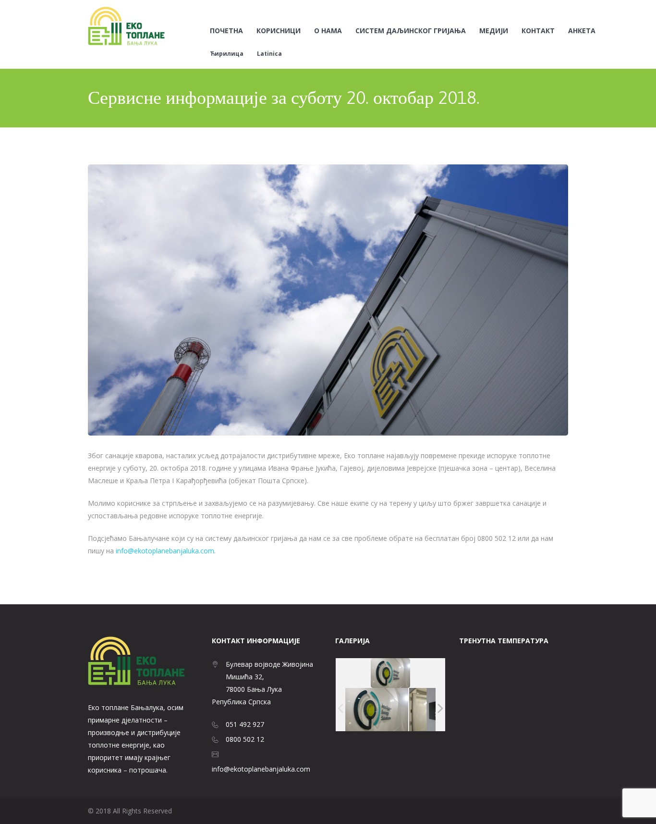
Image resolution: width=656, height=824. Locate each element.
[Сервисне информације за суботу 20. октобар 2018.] (328, 300)
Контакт (538, 30)
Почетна (226, 30)
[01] (376, 709)
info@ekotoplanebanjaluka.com (165, 550)
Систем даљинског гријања (410, 30)
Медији (493, 30)
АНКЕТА (581, 30)
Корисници (278, 30)
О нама (328, 30)
